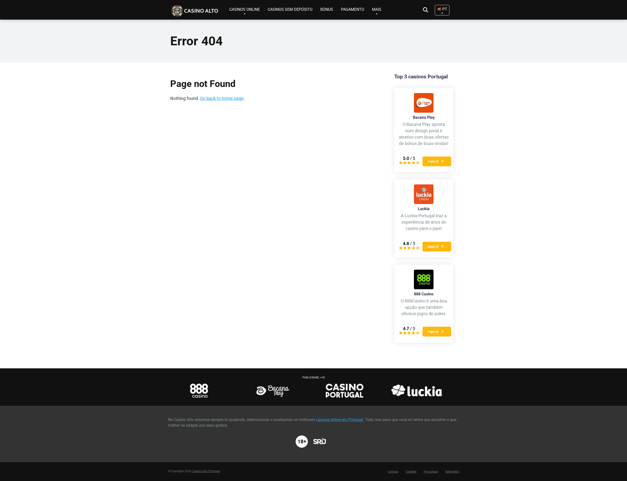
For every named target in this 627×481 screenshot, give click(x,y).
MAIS (376, 9)
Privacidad (431, 471)
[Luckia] (424, 202)
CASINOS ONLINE (244, 9)
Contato (393, 471)
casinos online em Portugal (339, 419)
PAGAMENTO (352, 9)
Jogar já (432, 161)
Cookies (411, 471)
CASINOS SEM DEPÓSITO (290, 9)
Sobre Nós (452, 471)
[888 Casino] (424, 288)
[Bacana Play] (424, 111)
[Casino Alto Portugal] (196, 9)
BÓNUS (326, 9)
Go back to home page (222, 98)
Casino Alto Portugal (206, 471)
